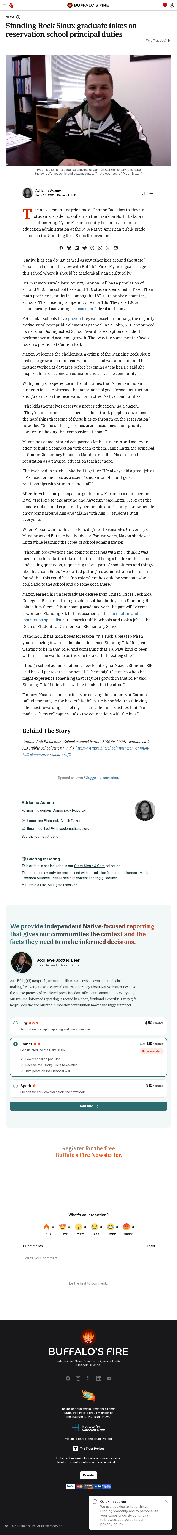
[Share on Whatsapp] (100, 248)
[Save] (143, 193)
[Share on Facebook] (61, 248)
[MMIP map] (11, 5)
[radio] (88, 1026)
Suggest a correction (102, 777)
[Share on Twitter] (108, 248)
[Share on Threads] (92, 248)
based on (85, 308)
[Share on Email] (116, 248)
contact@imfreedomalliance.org (63, 828)
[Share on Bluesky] (69, 248)
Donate (88, 1475)
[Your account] (171, 5)
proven (74, 318)
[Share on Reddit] (84, 248)
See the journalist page (40, 836)
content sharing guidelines (97, 878)
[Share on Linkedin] (77, 248)
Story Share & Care (89, 866)
